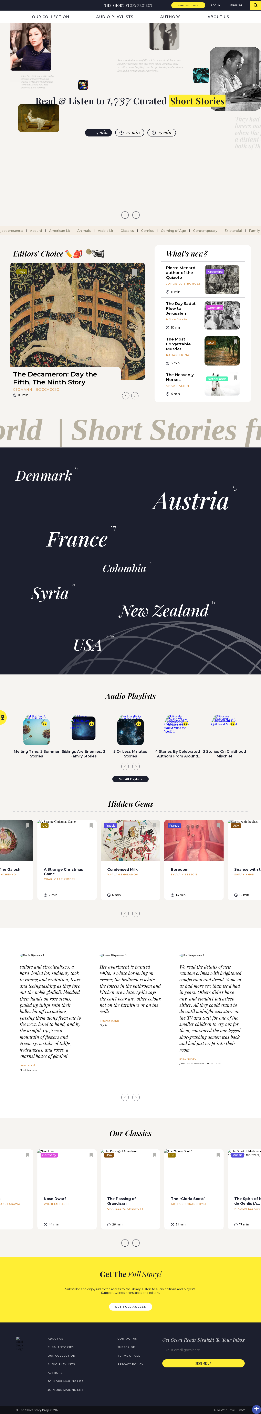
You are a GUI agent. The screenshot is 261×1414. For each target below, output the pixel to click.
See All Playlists (130, 779)
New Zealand (164, 610)
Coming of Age (164, 231)
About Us (218, 17)
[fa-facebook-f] (18, 1359)
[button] (256, 1409)
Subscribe (126, 1347)
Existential (224, 231)
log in (215, 5)
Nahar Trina (177, 355)
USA (88, 644)
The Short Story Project (128, 5)
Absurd (27, 231)
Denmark (44, 475)
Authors (170, 17)
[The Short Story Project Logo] (5, 5)
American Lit (50, 231)
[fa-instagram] (27, 1359)
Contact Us (127, 1338)
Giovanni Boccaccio (36, 390)
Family (245, 231)
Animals (75, 231)
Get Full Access (130, 1306)
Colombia (124, 568)
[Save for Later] (134, 273)
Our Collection (50, 17)
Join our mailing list (66, 1381)
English (236, 5)
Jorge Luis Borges (183, 283)
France (77, 538)
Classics (118, 231)
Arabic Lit (96, 231)
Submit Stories (61, 1347)
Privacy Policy (130, 1364)
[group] (77, 331)
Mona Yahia (176, 319)
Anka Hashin (177, 385)
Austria (192, 499)
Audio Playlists (114, 17)
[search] (255, 5)
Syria (50, 592)
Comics (138, 231)
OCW (241, 1410)
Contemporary (196, 231)
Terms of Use (128, 1355)
